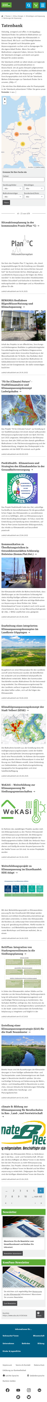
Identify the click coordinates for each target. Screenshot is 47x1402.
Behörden (26, 1343)
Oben (39, 1315)
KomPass (36, 31)
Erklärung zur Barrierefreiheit (14, 1370)
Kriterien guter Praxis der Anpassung (17, 73)
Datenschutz (39, 1365)
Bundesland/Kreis (31, 193)
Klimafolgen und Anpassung (35, 16)
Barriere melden (9, 1380)
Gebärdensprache (37, 1375)
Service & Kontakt (23, 1365)
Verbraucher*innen (11, 1335)
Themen (8, 16)
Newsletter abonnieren (13, 1253)
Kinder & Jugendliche (12, 1351)
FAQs (12, 82)
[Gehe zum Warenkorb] (36, 5)
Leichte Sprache (12, 1375)
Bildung (41, 1343)
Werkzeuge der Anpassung (12, 18)
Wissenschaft (38, 1335)
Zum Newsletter (10, 1303)
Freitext (6, 176)
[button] (22, 144)
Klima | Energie (18, 16)
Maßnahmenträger (10, 193)
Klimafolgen (29, 185)
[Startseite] (6, 4)
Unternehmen (8, 1343)
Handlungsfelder (9, 185)
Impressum (7, 1365)
